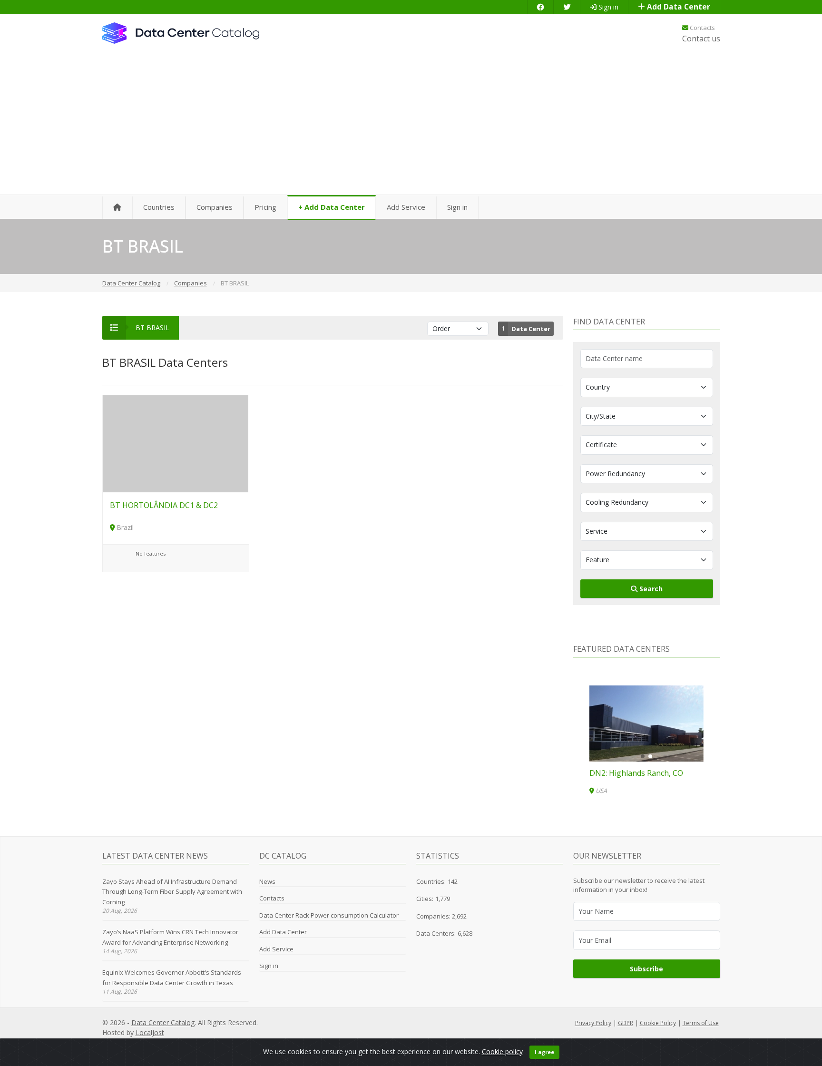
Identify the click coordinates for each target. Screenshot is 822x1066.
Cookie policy (502, 1051)
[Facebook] (540, 6)
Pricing (265, 207)
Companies (214, 207)
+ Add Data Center (331, 207)
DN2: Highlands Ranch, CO (636, 773)
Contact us (701, 38)
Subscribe (646, 968)
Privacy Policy (593, 1023)
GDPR (625, 1023)
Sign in (607, 6)
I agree (544, 1052)
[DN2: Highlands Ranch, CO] (646, 723)
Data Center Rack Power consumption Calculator (329, 915)
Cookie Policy (658, 1023)
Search (650, 588)
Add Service (406, 207)
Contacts (701, 27)
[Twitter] (567, 6)
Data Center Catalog (163, 1022)
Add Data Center (677, 7)
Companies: (434, 916)
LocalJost (150, 1032)
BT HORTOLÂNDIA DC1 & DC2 (164, 505)
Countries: (431, 881)
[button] (643, 756)
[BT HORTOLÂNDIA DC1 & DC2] (176, 443)
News (267, 881)
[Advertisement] (411, 123)
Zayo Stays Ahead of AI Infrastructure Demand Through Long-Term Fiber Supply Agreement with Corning (172, 891)
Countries (159, 207)
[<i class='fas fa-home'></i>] (117, 207)
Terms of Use (701, 1023)
